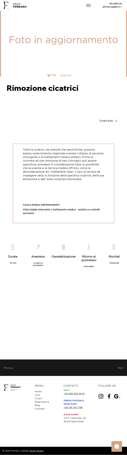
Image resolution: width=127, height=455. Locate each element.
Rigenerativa (42, 401)
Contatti (39, 408)
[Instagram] (101, 396)
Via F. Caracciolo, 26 (75, 418)
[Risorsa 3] (117, 396)
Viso (37, 395)
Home (38, 391)
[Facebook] (109, 396)
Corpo (38, 398)
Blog (37, 405)
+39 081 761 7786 (73, 407)
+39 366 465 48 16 (74, 393)
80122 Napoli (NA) (74, 421)
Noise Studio (36, 451)
